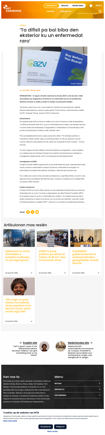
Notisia (50, 11)
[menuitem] (50, 11)
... (44, 401)
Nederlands (77, 5)
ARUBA (23, 25)
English (64, 5)
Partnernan (60, 395)
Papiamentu (51, 5)
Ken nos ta (65, 11)
